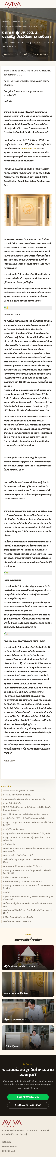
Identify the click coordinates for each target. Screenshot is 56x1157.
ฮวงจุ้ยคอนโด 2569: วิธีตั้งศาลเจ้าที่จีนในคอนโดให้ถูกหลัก (26, 833)
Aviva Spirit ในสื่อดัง (12, 803)
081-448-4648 (9, 1146)
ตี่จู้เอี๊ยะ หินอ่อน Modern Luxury (16, 877)
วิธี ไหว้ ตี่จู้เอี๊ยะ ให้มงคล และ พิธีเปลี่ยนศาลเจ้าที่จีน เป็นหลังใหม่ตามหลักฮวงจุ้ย (27, 808)
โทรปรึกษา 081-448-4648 (28, 1105)
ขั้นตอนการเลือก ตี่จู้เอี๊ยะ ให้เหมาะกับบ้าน (19, 855)
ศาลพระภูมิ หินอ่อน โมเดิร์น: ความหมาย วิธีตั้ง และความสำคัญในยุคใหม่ (28, 887)
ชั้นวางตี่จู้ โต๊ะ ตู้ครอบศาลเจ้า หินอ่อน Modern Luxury (25, 814)
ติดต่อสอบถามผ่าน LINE (28, 1097)
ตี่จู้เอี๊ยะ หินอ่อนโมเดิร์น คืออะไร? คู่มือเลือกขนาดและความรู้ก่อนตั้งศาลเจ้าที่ (28, 898)
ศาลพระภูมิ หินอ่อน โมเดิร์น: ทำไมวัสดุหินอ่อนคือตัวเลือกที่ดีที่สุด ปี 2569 (27, 872)
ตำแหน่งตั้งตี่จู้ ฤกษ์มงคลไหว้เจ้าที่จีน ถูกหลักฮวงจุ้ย (24, 799)
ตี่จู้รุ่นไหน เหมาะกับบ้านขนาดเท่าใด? (17, 795)
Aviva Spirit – (29, 148)
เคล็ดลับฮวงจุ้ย (9, 844)
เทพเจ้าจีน (7, 892)
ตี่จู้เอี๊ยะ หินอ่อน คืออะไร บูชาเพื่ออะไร (18, 917)
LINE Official (8, 1151)
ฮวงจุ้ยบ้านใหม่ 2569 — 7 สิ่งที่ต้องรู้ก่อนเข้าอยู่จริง (24, 818)
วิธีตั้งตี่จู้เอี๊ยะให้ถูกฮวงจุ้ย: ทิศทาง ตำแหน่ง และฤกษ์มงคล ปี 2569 (27, 861)
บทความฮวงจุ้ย (18, 21)
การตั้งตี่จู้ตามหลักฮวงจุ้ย (13, 829)
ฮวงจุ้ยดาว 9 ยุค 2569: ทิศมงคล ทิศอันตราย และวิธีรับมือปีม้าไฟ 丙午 (28, 823)
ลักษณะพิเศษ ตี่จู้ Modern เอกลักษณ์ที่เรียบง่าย (22, 866)
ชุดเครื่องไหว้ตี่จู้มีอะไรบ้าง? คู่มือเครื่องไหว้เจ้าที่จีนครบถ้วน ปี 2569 (27, 911)
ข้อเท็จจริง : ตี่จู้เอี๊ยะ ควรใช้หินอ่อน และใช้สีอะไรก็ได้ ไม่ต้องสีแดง (27, 904)
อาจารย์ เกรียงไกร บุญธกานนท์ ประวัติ (18, 790)
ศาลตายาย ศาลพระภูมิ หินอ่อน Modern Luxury (22, 881)
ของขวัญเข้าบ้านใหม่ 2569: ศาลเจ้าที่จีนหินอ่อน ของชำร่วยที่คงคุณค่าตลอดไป (28, 850)
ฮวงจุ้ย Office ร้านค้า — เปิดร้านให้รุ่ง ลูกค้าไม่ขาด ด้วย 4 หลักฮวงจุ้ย (26, 838)
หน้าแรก (5, 21)
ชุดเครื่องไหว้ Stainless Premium (17, 921)
